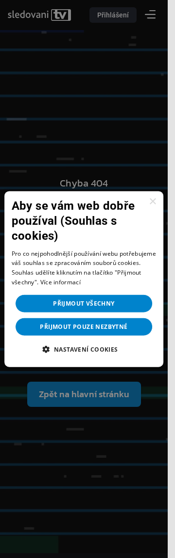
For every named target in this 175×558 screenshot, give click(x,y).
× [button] (152, 201)
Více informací (60, 282)
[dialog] (84, 279)
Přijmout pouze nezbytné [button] (83, 326)
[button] (84, 349)
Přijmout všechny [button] (83, 303)
